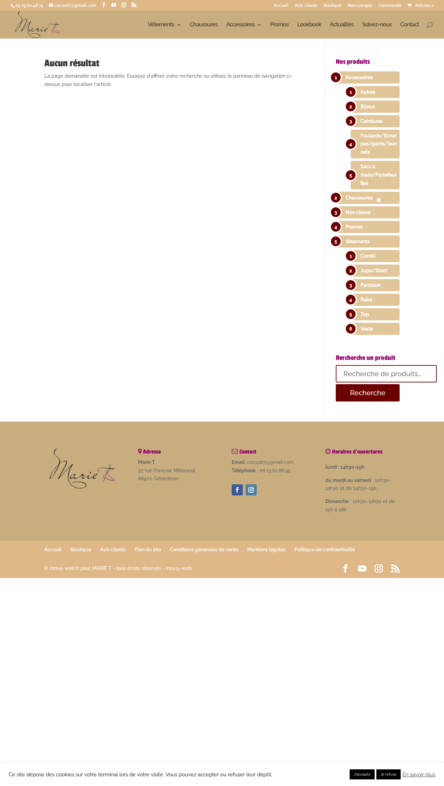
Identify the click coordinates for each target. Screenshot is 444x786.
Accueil (281, 5)
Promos (279, 25)
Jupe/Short (373, 270)
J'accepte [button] (362, 774)
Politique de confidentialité (324, 549)
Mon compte (360, 5)
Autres (367, 92)
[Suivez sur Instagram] (251, 489)
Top (364, 314)
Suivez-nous (377, 25)
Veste (366, 328)
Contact (409, 25)
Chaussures (203, 25)
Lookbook (309, 25)
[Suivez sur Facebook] (237, 489)
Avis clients (306, 5)
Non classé (357, 212)
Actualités (341, 25)
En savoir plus (418, 774)
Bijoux (367, 106)
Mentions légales (266, 549)
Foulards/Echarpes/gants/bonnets (378, 144)
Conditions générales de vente (204, 549)
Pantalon (370, 285)
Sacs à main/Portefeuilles (378, 175)
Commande (389, 5)
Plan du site (148, 549)
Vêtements (161, 25)
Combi (368, 256)
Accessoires (240, 25)
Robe (366, 299)
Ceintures (371, 121)
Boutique (332, 5)
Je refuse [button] (388, 774)
